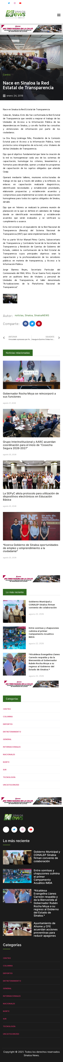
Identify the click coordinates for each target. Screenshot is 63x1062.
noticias (19, 315)
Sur (4, 769)
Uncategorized (11, 784)
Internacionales (12, 746)
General (7, 739)
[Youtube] (20, 3)
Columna (8, 716)
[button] (59, 15)
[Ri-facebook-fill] (3, 3)
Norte (6, 761)
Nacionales (9, 754)
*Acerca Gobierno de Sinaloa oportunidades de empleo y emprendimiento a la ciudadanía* (30, 548)
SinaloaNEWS (41, 315)
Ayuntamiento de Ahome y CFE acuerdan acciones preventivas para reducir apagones (46, 929)
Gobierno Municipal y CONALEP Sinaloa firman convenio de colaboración (43, 604)
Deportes (7, 724)
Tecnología (9, 777)
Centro (7, 74)
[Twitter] (9, 3)
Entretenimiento (12, 731)
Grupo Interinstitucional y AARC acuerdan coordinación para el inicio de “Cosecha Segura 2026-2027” (29, 445)
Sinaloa (29, 315)
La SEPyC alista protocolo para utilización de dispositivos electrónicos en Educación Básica (31, 496)
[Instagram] (14, 3)
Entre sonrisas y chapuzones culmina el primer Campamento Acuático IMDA (44, 632)
